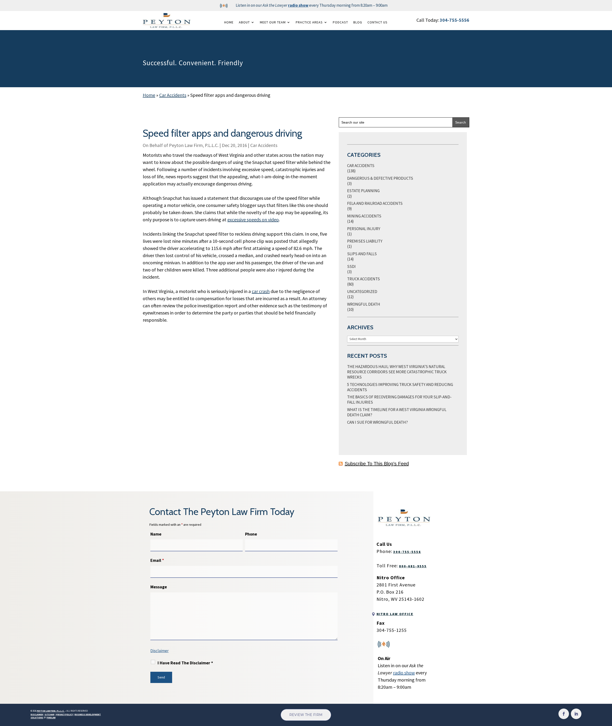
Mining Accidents (364, 216)
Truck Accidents (363, 279)
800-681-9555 (413, 566)
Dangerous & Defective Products (380, 178)
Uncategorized (362, 291)
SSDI (351, 266)
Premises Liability (364, 241)
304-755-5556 (454, 20)
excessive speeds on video (253, 219)
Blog (357, 22)
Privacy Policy (64, 714)
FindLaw (51, 717)
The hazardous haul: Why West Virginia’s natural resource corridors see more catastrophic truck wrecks (397, 372)
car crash (261, 291)
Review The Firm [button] (305, 715)
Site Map (50, 714)
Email (157, 560)
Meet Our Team (273, 22)
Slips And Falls (362, 253)
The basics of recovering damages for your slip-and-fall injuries (399, 399)
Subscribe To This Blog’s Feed (377, 463)
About (244, 22)
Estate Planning (363, 190)
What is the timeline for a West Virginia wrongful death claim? (396, 412)
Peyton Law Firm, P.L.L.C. (194, 145)
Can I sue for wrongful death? (377, 422)
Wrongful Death (363, 304)
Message (158, 587)
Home (229, 22)
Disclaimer (159, 650)
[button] (607, 691)
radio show (298, 5)
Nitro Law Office (395, 614)
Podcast (340, 22)
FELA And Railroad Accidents (375, 203)
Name (155, 534)
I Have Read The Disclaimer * (185, 663)
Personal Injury (363, 228)
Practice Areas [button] (309, 22)
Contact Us (377, 22)
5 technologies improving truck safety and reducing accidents (400, 387)
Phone (251, 534)
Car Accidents (263, 145)
